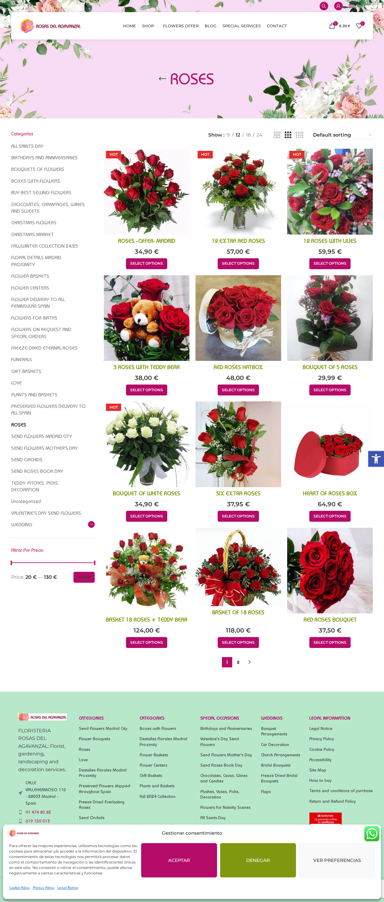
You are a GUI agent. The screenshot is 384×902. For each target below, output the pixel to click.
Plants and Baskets (157, 785)
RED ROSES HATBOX (238, 367)
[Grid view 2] (277, 135)
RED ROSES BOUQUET (330, 619)
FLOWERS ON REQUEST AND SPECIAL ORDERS (41, 333)
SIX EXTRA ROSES (238, 493)
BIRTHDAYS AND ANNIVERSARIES (44, 158)
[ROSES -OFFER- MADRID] (146, 191)
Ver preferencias (337, 860)
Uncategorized (26, 501)
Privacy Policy (43, 887)
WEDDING (21, 524)
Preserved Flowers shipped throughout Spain (104, 788)
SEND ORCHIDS (26, 460)
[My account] (338, 6)
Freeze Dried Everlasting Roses (101, 804)
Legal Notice (67, 887)
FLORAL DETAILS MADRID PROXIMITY (36, 261)
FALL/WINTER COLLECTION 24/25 (44, 246)
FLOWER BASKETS (30, 276)
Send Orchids (91, 817)
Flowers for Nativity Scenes (225, 807)
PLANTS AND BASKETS (34, 395)
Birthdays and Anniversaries (226, 728)
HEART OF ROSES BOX (330, 493)
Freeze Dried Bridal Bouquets (279, 778)
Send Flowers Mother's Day (226, 754)
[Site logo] (50, 25)
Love (83, 759)
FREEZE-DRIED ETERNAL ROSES (44, 348)
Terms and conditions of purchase (341, 790)
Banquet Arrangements (274, 731)
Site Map (317, 770)
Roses (84, 749)
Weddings (272, 718)
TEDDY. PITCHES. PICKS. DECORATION (35, 486)
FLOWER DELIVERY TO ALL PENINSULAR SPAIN (38, 303)
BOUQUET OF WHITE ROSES (146, 493)
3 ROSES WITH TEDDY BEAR (147, 367)
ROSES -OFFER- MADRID (146, 241)
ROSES (18, 425)
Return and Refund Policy (332, 801)
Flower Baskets (154, 754)
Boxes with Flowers (158, 728)
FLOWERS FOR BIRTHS (34, 318)
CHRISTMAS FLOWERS (33, 223)
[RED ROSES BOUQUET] (330, 570)
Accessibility (320, 759)
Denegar (258, 860)
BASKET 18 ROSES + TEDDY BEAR (146, 619)
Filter (84, 577)
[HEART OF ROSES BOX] (330, 444)
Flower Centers (153, 765)
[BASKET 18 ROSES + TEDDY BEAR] (146, 570)
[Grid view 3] (288, 135)
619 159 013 (37, 821)
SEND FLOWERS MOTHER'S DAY (44, 448)
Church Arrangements (280, 754)
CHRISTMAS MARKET (32, 234)
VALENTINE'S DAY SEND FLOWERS (46, 513)
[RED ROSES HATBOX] (238, 318)
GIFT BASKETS (26, 371)
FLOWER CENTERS (30, 288)
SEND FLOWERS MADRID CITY (41, 436)
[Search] (324, 6)
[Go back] (162, 79)
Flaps (266, 791)
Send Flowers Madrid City (103, 728)
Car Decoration (275, 744)
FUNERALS (21, 359)
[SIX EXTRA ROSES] (238, 444)
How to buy (320, 780)
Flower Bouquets (94, 738)
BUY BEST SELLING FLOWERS (41, 192)
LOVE (16, 383)
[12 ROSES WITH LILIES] (330, 191)
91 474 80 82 (38, 812)
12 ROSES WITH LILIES (330, 241)
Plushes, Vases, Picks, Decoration (220, 794)
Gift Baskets (151, 775)
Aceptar (179, 860)
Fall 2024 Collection (157, 796)
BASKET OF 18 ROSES (238, 612)
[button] (376, 459)
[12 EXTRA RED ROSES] (238, 191)
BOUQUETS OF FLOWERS (37, 169)
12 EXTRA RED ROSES (238, 241)
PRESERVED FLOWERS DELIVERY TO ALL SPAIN (48, 409)
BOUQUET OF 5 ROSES (330, 367)
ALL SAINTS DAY (27, 146)
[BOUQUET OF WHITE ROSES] (146, 444)
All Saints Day (213, 817)
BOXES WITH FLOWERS (35, 181)
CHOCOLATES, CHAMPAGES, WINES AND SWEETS (48, 208)
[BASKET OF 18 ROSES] (238, 567)
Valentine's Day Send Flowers (219, 741)
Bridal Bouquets (276, 765)
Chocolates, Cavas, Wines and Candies (223, 778)
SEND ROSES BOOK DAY (37, 471)
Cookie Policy (19, 887)
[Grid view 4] (299, 135)
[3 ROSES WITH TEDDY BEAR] (146, 318)
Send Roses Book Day (221, 765)
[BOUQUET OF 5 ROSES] (330, 318)
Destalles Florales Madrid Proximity (103, 773)
